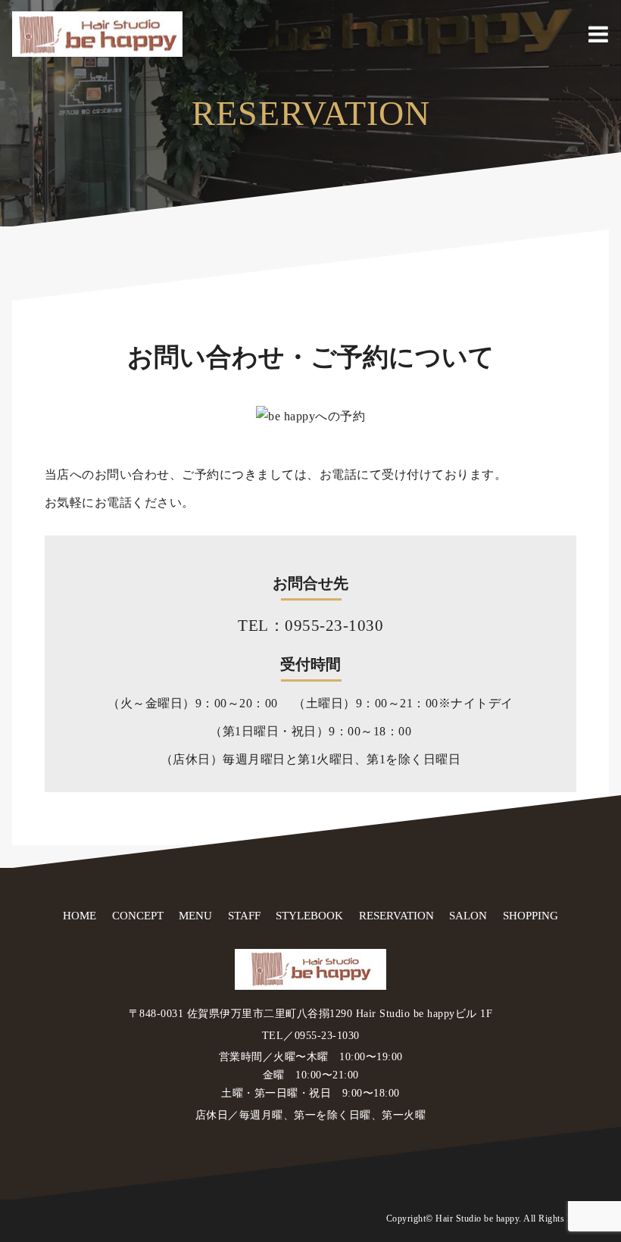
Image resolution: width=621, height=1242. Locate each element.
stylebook (309, 916)
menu (195, 916)
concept (138, 916)
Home (79, 916)
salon (468, 916)
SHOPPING (530, 916)
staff (244, 916)
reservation (396, 916)
